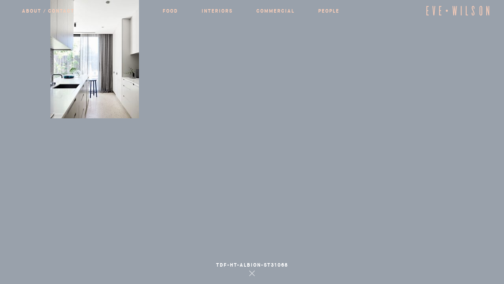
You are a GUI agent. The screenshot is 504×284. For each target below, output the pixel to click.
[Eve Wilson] (457, 14)
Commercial (252, 150)
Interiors (252, 133)
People (252, 169)
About (252, 186)
